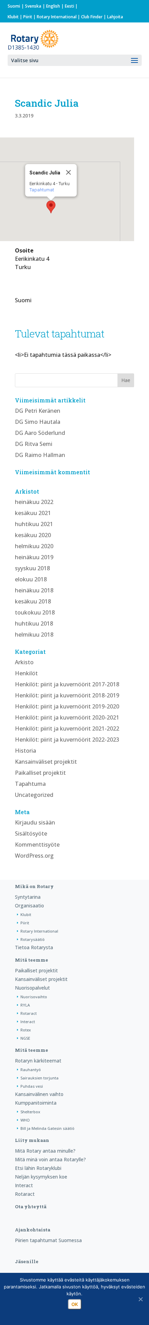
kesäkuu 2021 (33, 513)
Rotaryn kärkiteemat (38, 1060)
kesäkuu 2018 (33, 601)
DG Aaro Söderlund (40, 433)
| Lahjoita (113, 17)
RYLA (25, 1005)
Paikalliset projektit (40, 772)
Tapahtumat (41, 189)
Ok (74, 1304)
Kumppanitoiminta (35, 1102)
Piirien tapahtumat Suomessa (48, 1240)
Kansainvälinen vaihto (39, 1094)
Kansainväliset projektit (46, 761)
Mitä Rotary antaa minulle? (45, 1150)
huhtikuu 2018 (34, 623)
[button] (50, 206)
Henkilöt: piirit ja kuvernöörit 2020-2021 (67, 717)
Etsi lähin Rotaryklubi (38, 1168)
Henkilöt (26, 673)
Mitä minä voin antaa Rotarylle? (50, 1159)
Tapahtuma (30, 784)
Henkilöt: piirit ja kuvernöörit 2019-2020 (67, 706)
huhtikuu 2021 (34, 524)
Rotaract (28, 1013)
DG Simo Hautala (37, 422)
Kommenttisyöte (37, 844)
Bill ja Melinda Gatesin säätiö (47, 1128)
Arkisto (24, 662)
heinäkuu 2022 (34, 502)
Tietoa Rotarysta (34, 947)
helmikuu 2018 (34, 634)
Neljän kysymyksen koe (41, 1176)
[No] (140, 1299)
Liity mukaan (32, 1140)
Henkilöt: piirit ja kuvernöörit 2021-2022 (67, 728)
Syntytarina (28, 897)
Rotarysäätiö (32, 939)
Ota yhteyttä (30, 1206)
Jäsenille (26, 1261)
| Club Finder (90, 17)
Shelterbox (30, 1111)
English (53, 6)
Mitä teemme (31, 960)
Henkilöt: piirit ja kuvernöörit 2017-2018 (67, 684)
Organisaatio (29, 905)
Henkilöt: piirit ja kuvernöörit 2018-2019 (67, 695)
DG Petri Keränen (37, 410)
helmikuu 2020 (34, 546)
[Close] (68, 172)
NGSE (25, 1038)
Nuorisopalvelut (32, 987)
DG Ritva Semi (33, 444)
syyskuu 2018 (32, 568)
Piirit (27, 17)
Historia (25, 750)
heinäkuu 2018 (34, 590)
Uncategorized (34, 795)
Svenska (33, 6)
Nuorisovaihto (33, 996)
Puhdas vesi (31, 1086)
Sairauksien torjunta (39, 1077)
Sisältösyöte (31, 833)
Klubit (13, 17)
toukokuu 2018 (35, 612)
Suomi (14, 6)
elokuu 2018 (31, 579)
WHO (25, 1120)
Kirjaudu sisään (35, 822)
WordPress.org (34, 855)
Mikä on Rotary (34, 886)
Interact (27, 1021)
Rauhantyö (30, 1069)
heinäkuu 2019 (34, 557)
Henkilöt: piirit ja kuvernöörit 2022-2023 (67, 739)
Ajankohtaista (32, 1230)
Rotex (25, 1029)
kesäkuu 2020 (33, 535)
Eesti (69, 6)
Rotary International (57, 17)
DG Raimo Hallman (40, 455)
